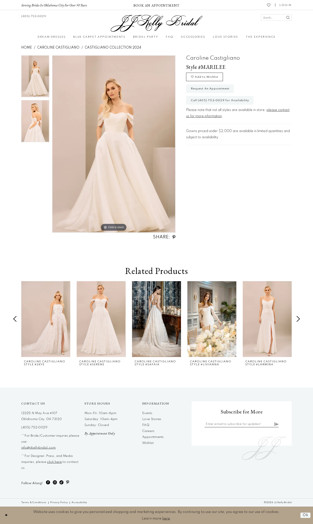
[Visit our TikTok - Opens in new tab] (61, 482)
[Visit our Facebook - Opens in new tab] (48, 482)
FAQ (145, 425)
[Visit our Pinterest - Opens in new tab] (67, 482)
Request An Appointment (210, 88)
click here (54, 462)
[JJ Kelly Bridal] (156, 23)
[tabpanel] (35, 77)
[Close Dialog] (6, 515)
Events (147, 413)
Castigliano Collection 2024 (113, 47)
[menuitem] (54, 5)
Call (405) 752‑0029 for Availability (220, 100)
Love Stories (151, 419)
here (166, 518)
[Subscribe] (276, 424)
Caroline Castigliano (58, 47)
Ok (305, 515)
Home (26, 47)
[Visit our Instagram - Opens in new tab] (55, 482)
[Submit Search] (288, 17)
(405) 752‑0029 (34, 427)
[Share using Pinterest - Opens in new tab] (173, 237)
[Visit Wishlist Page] (269, 5)
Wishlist (148, 443)
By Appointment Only (100, 433)
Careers (148, 431)
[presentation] (45, 319)
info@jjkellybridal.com (38, 447)
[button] (285, 5)
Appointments (153, 437)
